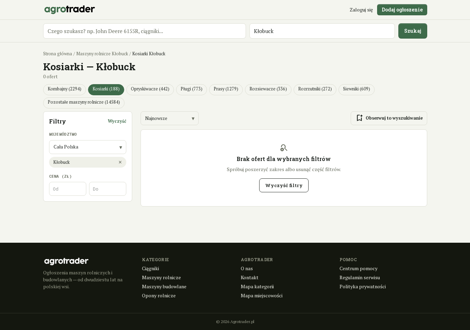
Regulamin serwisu (360, 277)
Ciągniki (150, 268)
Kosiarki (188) (106, 89)
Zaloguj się (361, 9)
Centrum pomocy (358, 268)
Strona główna (57, 54)
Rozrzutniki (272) (315, 89)
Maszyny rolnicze (161, 277)
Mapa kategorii (257, 286)
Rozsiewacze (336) (268, 89)
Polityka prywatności (363, 286)
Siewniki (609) (356, 89)
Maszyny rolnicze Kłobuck (102, 54)
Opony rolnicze (159, 295)
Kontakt (249, 277)
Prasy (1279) (226, 89)
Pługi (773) (191, 89)
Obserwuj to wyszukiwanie (389, 118)
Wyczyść (117, 121)
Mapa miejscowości (261, 295)
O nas (247, 268)
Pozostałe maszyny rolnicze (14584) (84, 102)
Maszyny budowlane (164, 286)
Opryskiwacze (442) (150, 89)
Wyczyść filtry (284, 185)
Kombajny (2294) (64, 89)
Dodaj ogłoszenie (402, 9)
